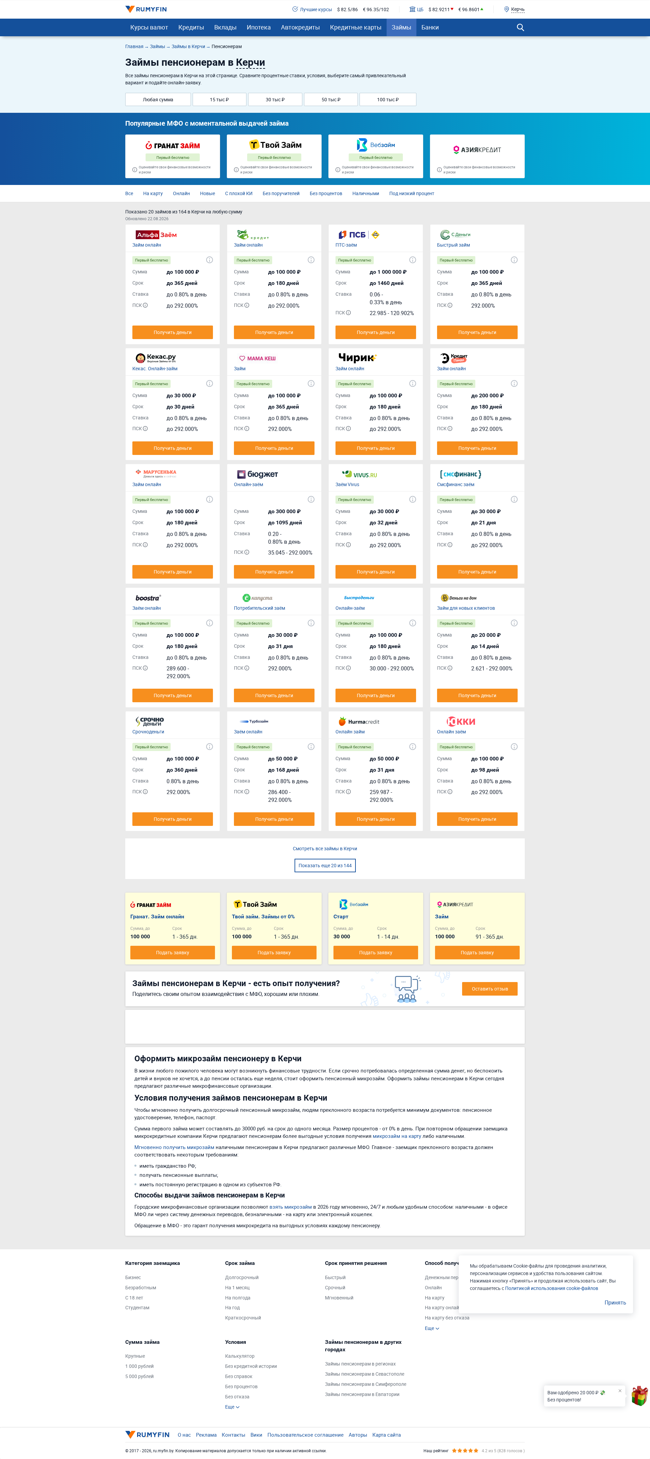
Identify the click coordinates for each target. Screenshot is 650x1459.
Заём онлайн (146, 608)
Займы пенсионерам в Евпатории (362, 1394)
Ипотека (259, 27)
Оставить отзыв (490, 988)
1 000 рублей (139, 1366)
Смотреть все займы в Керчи (325, 848)
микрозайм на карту (397, 1135)
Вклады (225, 27)
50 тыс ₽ (331, 99)
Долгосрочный (242, 1277)
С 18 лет (134, 1297)
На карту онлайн (443, 1307)
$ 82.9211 (439, 9)
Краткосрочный (243, 1317)
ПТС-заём (346, 245)
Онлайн (181, 193)
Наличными (365, 193)
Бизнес (133, 1277)
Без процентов (326, 193)
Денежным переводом (450, 1277)
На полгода (238, 1297)
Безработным (140, 1287)
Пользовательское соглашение (305, 1434)
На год (232, 1307)
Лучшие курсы (316, 9)
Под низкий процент (411, 193)
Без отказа (237, 1396)
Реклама (206, 1434)
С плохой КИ (239, 193)
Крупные (135, 1356)
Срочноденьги (148, 731)
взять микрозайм (290, 1206)
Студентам (137, 1307)
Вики (256, 1434)
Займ (239, 368)
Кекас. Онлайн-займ (154, 368)
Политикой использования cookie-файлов (551, 1288)
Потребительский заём (259, 608)
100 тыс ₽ (388, 99)
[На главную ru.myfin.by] (147, 1434)
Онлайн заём (451, 731)
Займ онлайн (146, 245)
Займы (401, 27)
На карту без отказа (447, 1317)
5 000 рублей (139, 1376)
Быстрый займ (453, 245)
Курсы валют (149, 27)
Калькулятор (240, 1356)
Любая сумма (158, 99)
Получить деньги (173, 332)
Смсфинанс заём (455, 484)
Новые (207, 193)
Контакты (233, 1434)
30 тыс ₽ (275, 99)
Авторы (358, 1434)
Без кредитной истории (251, 1366)
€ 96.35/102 (376, 9)
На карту (153, 193)
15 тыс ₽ (219, 99)
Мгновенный (339, 1297)
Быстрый (335, 1277)
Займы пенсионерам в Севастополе (364, 1374)
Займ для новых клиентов (466, 608)
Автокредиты (300, 27)
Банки (430, 27)
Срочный (335, 1287)
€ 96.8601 (469, 9)
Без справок (239, 1376)
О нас (184, 1434)
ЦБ (420, 9)
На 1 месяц (237, 1287)
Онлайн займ (350, 731)
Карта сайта (386, 1434)
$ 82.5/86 (347, 9)
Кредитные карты (356, 27)
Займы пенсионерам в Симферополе (365, 1384)
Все (129, 193)
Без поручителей (281, 193)
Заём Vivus (347, 484)
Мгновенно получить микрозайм (174, 1147)
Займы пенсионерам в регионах (360, 1363)
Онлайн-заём (248, 484)
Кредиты (191, 27)
